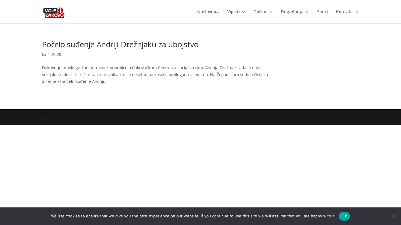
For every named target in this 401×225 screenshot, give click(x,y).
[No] (394, 216)
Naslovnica (208, 12)
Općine (260, 12)
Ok (344, 216)
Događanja (292, 12)
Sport (322, 12)
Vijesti (233, 12)
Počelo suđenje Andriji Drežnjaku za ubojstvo (120, 44)
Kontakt (344, 12)
